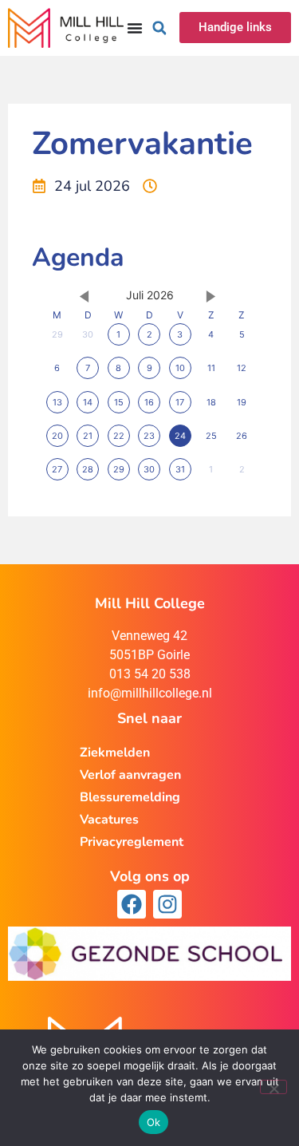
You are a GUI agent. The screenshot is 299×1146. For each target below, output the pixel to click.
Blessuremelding (130, 797)
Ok (154, 1122)
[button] (159, 28)
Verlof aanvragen (130, 775)
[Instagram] (167, 904)
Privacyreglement (131, 842)
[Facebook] (131, 904)
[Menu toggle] (135, 28)
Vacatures (109, 819)
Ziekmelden (115, 752)
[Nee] (273, 1087)
